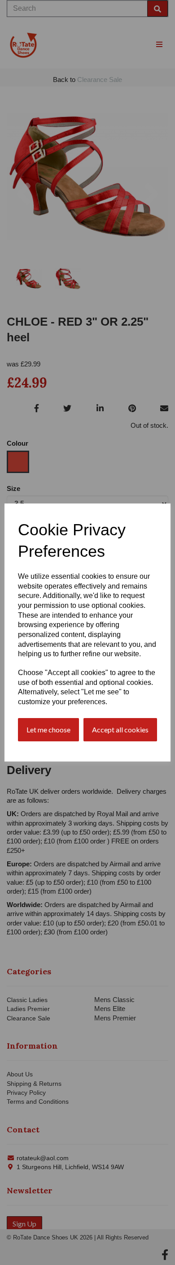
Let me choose (48, 729)
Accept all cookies (120, 729)
